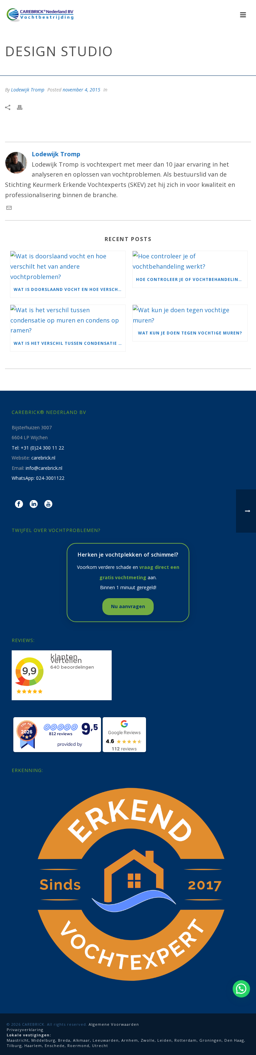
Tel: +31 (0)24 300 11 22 (38, 448)
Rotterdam (185, 1040)
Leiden (164, 1040)
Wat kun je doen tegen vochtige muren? (190, 333)
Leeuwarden (106, 1040)
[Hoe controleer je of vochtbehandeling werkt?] (190, 261)
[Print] (23, 107)
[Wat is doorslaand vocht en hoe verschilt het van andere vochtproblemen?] (67, 266)
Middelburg (43, 1040)
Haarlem (33, 1045)
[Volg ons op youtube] (48, 504)
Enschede (55, 1045)
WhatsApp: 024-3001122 (38, 478)
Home (182, 69)
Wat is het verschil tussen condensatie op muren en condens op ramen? (69, 343)
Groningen (210, 1040)
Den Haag (234, 1040)
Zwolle (148, 1040)
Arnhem (129, 1040)
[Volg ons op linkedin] (34, 504)
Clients (200, 69)
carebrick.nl (43, 458)
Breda (64, 1040)
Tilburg (14, 1045)
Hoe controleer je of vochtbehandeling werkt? (192, 279)
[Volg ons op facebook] (19, 504)
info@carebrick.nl (44, 468)
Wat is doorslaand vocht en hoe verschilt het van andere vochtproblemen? (69, 289)
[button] (241, 988)
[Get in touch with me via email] (9, 208)
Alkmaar (81, 1040)
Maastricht (18, 1040)
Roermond (78, 1045)
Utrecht (100, 1045)
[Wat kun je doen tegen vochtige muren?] (190, 315)
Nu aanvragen (128, 606)
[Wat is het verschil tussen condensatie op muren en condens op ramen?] (67, 320)
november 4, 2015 (81, 89)
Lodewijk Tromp (27, 89)
